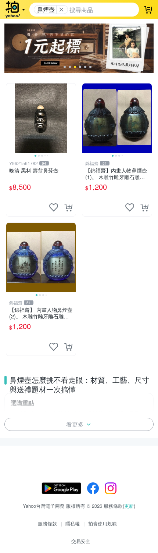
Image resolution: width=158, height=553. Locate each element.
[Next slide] (71, 118)
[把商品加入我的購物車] (68, 207)
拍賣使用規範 (102, 523)
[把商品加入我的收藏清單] (53, 207)
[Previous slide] (11, 118)
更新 (129, 505)
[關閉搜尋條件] (61, 9)
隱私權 (72, 523)
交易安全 (80, 541)
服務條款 (47, 523)
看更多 (75, 424)
